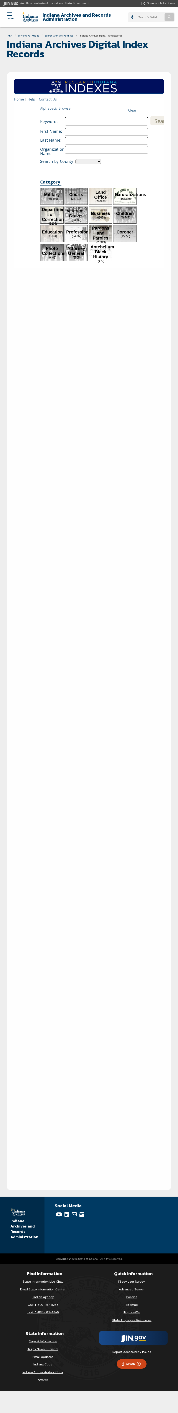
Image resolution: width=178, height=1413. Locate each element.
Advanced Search (132, 1289)
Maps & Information (43, 1341)
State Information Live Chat (43, 1282)
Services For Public (28, 35)
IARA (9, 35)
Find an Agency (43, 1297)
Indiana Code (43, 1364)
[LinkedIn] (66, 1214)
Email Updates (43, 1357)
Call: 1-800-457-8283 (43, 1305)
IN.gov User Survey (131, 1282)
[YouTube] (59, 1214)
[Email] (74, 1214)
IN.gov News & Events (43, 1349)
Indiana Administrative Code (43, 1372)
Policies (131, 1297)
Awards (43, 1380)
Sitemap (131, 1305)
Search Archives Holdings (59, 35)
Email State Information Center (43, 1289)
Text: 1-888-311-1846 (43, 1312)
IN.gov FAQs (132, 1312)
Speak (130, 1364)
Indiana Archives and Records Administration (77, 17)
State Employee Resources (132, 1320)
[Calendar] (81, 1214)
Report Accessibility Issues (131, 1352)
